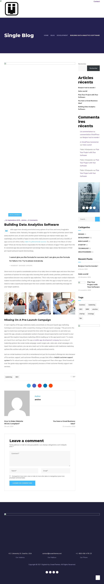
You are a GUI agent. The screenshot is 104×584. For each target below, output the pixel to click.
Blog (53, 35)
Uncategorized (84, 252)
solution (95, 309)
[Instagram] (57, 572)
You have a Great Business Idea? (88, 102)
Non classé (83, 241)
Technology (83, 248)
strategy (91, 314)
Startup (82, 245)
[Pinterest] (40, 386)
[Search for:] (89, 219)
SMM (87, 309)
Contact (97, 1)
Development (62, 35)
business (82, 305)
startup (81, 314)
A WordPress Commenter (89, 142)
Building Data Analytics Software (86, 108)
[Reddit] (51, 386)
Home (46, 35)
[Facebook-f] (50, 572)
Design (81, 234)
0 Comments (33, 220)
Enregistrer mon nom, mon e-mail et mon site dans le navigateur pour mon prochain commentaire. (36, 477)
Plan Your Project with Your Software (88, 96)
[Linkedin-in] (54, 572)
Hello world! (82, 91)
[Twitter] (29, 386)
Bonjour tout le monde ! (86, 88)
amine (24, 220)
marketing (8, 377)
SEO (17, 377)
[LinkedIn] (45, 386)
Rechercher (82, 64)
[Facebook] (34, 386)
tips (80, 318)
